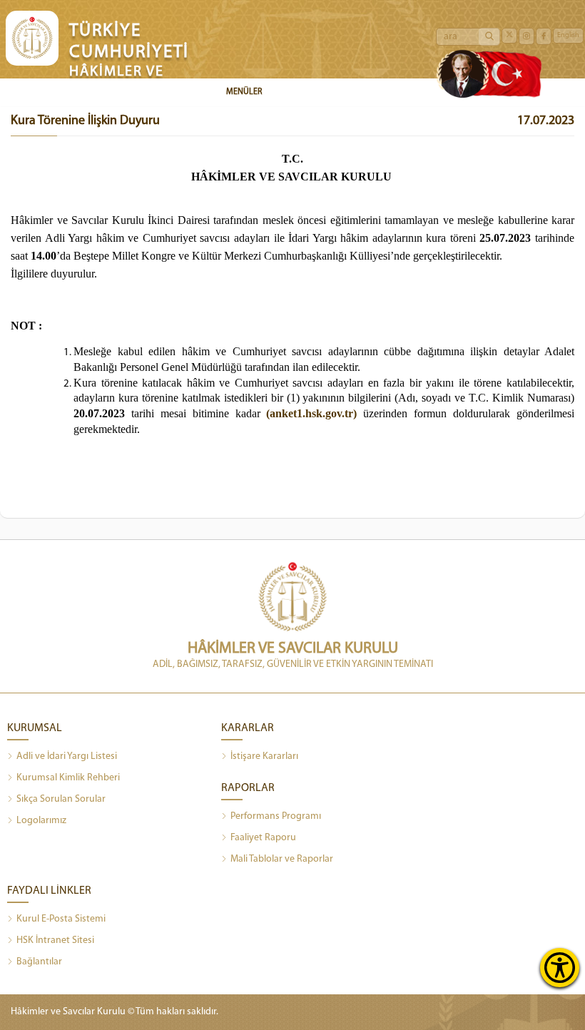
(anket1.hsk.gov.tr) (311, 413)
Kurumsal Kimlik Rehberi (68, 777)
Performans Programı (275, 816)
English (568, 35)
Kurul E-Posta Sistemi (61, 919)
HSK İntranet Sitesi (55, 940)
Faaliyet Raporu (263, 837)
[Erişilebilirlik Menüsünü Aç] (559, 967)
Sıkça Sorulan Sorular (61, 799)
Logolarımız (41, 820)
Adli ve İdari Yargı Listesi (66, 756)
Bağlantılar (39, 962)
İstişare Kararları (264, 756)
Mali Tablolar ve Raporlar (281, 859)
